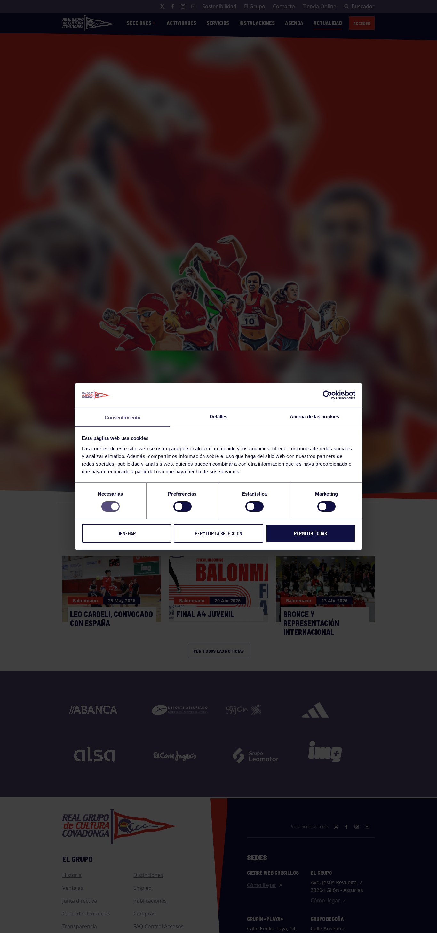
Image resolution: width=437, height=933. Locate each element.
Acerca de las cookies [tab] (314, 416)
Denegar (126, 533)
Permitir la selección (218, 533)
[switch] (182, 506)
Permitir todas (310, 533)
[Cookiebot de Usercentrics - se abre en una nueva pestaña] (327, 395)
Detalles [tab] (219, 416)
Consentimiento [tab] (122, 417)
